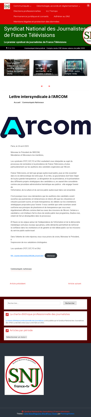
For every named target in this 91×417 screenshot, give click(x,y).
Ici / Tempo (52, 11)
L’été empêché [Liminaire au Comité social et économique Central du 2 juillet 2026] (16, 68)
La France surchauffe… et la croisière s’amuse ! (44, 71)
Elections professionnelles (27, 11)
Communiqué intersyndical (31, 48)
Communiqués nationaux (21, 269)
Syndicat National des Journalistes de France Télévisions (45, 32)
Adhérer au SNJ (62, 16)
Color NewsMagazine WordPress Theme (40, 414)
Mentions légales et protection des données (36, 21)
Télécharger (51, 256)
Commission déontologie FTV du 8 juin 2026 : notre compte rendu (74, 69)
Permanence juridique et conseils (31, 16)
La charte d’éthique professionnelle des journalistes (25, 320)
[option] (31, 48)
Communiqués (21, 6)
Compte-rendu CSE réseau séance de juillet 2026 (62, 48)
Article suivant (74, 283)
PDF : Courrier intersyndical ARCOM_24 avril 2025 (27, 256)
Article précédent (17, 283)
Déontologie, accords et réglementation (57, 6)
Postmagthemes (67, 414)
